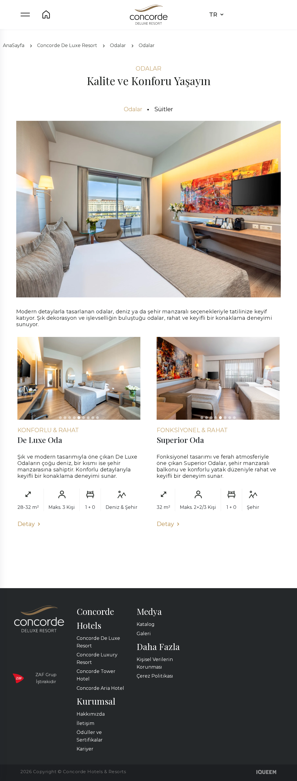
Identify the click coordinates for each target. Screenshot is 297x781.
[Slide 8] (92, 417)
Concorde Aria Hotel (100, 688)
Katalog (146, 624)
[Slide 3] (69, 417)
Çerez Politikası (155, 676)
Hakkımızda (91, 714)
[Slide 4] (74, 417)
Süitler (163, 109)
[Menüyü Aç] (25, 15)
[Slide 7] (88, 417)
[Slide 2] (65, 417)
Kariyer (85, 749)
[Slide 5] (78, 417)
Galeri (144, 633)
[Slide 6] (83, 417)
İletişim (85, 723)
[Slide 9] (97, 417)
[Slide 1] (60, 417)
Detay (26, 523)
